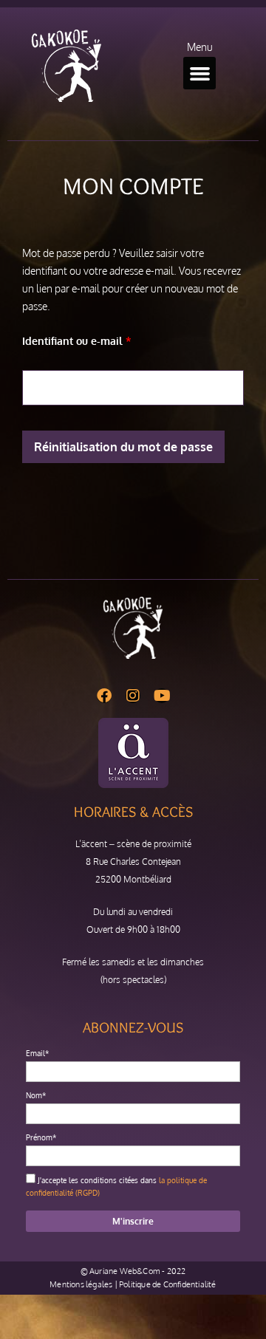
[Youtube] (161, 695)
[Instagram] (133, 695)
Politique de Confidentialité (167, 1284)
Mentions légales (81, 1284)
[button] (199, 73)
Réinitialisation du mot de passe (123, 446)
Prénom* (41, 1137)
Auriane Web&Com (124, 1271)
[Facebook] (104, 695)
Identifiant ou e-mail (104, 338)
